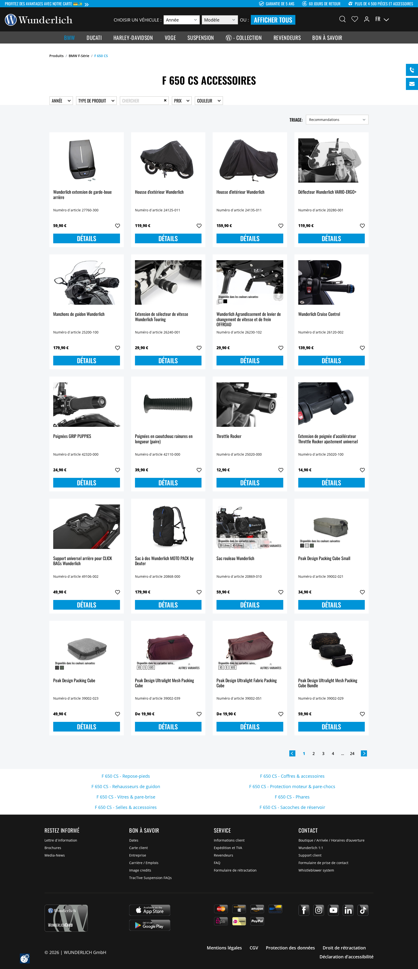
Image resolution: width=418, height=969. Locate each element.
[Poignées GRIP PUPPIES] (86, 404)
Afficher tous (273, 19)
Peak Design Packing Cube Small (324, 558)
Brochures (53, 847)
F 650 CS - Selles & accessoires (126, 807)
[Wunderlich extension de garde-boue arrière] (86, 160)
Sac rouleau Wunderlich (235, 558)
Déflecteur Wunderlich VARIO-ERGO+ (327, 192)
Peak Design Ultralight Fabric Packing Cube (246, 683)
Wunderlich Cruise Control (319, 314)
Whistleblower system (316, 870)
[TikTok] (363, 910)
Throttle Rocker (228, 436)
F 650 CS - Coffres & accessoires (292, 776)
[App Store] (149, 910)
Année (57, 100)
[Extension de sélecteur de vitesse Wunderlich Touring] (168, 282)
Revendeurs (223, 855)
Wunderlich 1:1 (311, 847)
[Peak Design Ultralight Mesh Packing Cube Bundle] (331, 649)
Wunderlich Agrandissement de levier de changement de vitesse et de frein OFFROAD (248, 319)
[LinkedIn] (348, 910)
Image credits (140, 870)
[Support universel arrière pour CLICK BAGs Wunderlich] (86, 527)
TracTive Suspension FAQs (150, 877)
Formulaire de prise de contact (323, 862)
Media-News (55, 855)
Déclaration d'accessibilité (346, 957)
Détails (86, 238)
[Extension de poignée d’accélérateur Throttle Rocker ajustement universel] (331, 404)
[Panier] (410, 19)
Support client (310, 855)
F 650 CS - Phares (292, 797)
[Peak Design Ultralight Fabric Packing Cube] (249, 649)
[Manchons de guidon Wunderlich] (86, 282)
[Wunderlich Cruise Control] (331, 282)
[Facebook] (304, 910)
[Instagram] (318, 910)
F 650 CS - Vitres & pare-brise (126, 797)
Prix (178, 100)
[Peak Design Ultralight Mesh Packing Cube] (168, 649)
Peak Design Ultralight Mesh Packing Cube (164, 683)
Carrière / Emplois (143, 862)
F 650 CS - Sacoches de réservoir (292, 807)
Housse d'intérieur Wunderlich (240, 192)
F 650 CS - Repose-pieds (126, 776)
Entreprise (137, 855)
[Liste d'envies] (355, 19)
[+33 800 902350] (412, 70)
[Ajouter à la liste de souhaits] (117, 225)
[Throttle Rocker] (249, 404)
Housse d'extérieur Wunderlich (159, 192)
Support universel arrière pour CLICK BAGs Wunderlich (82, 561)
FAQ (217, 862)
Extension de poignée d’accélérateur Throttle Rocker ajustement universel (328, 439)
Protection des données (290, 948)
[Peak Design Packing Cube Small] (331, 527)
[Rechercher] (342, 19)
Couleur (205, 100)
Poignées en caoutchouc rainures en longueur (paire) (164, 439)
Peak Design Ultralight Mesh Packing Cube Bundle (327, 683)
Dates (133, 840)
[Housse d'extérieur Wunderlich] (168, 160)
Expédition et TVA (228, 847)
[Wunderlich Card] (66, 918)
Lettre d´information (61, 840)
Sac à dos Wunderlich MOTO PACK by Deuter (164, 561)
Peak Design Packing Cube (74, 680)
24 (352, 753)
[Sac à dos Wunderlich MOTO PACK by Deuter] (168, 527)
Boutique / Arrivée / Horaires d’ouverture (332, 840)
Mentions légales (224, 948)
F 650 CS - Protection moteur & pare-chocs (292, 786)
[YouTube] (333, 910)
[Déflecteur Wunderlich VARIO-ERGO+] (331, 160)
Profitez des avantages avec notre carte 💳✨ (44, 4)
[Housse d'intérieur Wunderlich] (249, 160)
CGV (254, 948)
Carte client (138, 847)
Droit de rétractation (344, 948)
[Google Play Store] (149, 925)
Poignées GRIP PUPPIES (72, 436)
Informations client (229, 840)
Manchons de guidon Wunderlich (78, 314)
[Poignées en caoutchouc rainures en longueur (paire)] (168, 404)
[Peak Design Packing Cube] (86, 649)
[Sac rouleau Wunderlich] (249, 527)
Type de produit (92, 100)
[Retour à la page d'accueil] (39, 19)
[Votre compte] (367, 19)
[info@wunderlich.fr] (412, 84)
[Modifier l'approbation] (24, 958)
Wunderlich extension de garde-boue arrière (82, 194)
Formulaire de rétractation (235, 870)
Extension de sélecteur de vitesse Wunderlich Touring (161, 316)
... (342, 753)
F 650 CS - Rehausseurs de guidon (125, 786)
